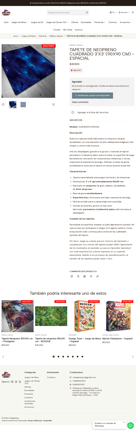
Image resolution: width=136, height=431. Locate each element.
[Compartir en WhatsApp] (84, 276)
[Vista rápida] (28, 316)
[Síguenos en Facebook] (16, 381)
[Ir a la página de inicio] (6, 12)
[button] (53, 356)
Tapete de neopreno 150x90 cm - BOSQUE (50, 340)
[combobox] (68, 12)
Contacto (112, 22)
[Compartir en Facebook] (72, 276)
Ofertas (74, 22)
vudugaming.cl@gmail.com (84, 377)
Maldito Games (56, 36)
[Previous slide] (4, 104)
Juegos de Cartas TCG (56, 22)
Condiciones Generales (29, 402)
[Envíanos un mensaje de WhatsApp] (130, 425)
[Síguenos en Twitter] (20, 381)
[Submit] (87, 12)
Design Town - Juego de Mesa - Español (85, 340)
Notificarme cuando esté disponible (94, 95)
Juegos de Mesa (18, 22)
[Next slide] (53, 104)
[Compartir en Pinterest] (91, 276)
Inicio (6, 22)
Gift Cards (67, 30)
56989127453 (78, 384)
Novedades (86, 22)
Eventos (78, 30)
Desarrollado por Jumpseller (40, 420)
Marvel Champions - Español (117, 338)
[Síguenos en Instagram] (12, 381)
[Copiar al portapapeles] (97, 276)
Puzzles (57, 30)
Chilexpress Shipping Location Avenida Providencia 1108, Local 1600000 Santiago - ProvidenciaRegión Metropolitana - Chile (87, 391)
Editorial (42, 36)
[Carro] (132, 12)
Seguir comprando (80, 102)
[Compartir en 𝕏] (78, 276)
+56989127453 (79, 381)
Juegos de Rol (37, 22)
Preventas (98, 22)
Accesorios (125, 22)
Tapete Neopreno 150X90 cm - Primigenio (17, 340)
